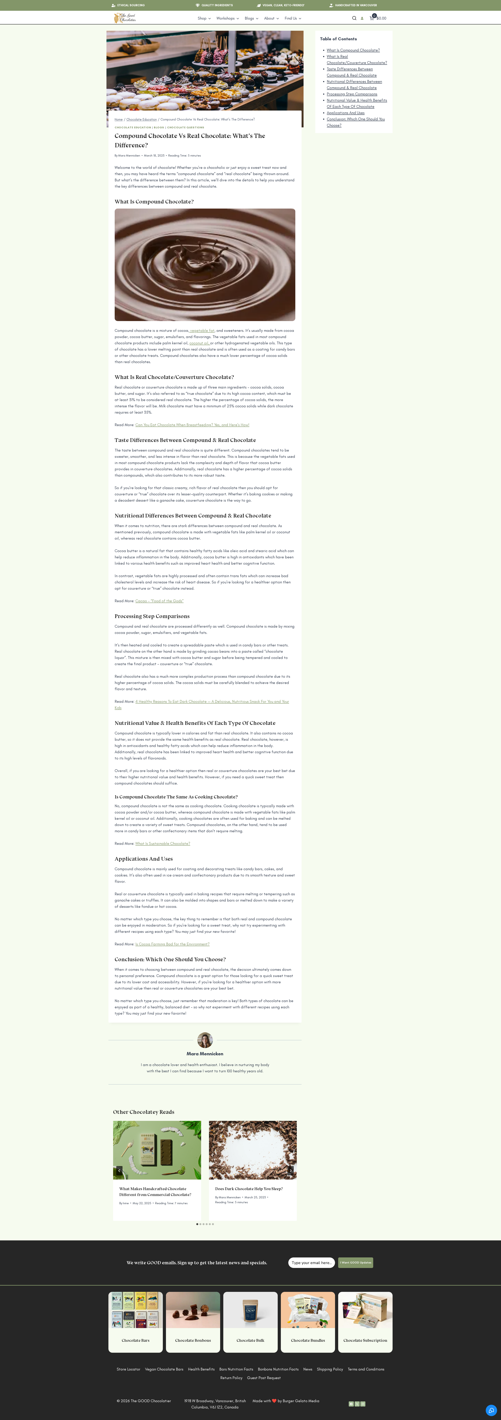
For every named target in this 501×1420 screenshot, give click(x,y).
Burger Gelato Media (301, 1400)
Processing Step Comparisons (352, 94)
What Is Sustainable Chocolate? (162, 843)
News (307, 1369)
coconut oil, (199, 343)
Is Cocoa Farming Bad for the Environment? (172, 944)
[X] (357, 1404)
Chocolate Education (133, 127)
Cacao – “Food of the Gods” (159, 600)
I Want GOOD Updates (355, 1262)
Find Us (291, 18)
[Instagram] (362, 1404)
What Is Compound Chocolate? (353, 50)
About (269, 18)
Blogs (249, 18)
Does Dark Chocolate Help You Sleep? (249, 1188)
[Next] (290, 1170)
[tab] (197, 1224)
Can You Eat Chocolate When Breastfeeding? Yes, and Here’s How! (192, 424)
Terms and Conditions (366, 1369)
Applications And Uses (346, 112)
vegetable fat (201, 330)
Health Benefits (201, 1369)
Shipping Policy (330, 1369)
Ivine (126, 1203)
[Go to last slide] (119, 1170)
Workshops (226, 18)
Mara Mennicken (129, 155)
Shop (202, 18)
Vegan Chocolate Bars (164, 1369)
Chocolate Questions (185, 127)
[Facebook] (351, 1404)
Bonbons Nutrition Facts (278, 1369)
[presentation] (157, 1150)
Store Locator (128, 1369)
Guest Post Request (264, 1377)
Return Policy (231, 1377)
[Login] (362, 18)
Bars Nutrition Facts (236, 1369)
